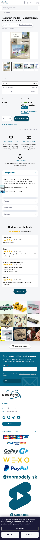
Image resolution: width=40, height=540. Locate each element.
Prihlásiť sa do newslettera (12, 381)
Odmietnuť (10, 535)
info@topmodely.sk (12, 408)
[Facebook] (3, 417)
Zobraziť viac (20, 291)
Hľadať (35, 7)
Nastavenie (20, 529)
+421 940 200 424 (11, 412)
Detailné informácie (8, 124)
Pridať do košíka (20, 118)
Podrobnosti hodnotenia (25, 25)
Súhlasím (29, 535)
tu (30, 524)
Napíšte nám (11, 424)
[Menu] (37, 2)
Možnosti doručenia (29, 112)
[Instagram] (8, 417)
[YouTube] (19, 417)
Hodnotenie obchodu (20, 227)
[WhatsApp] (13, 417)
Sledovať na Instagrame (21, 346)
